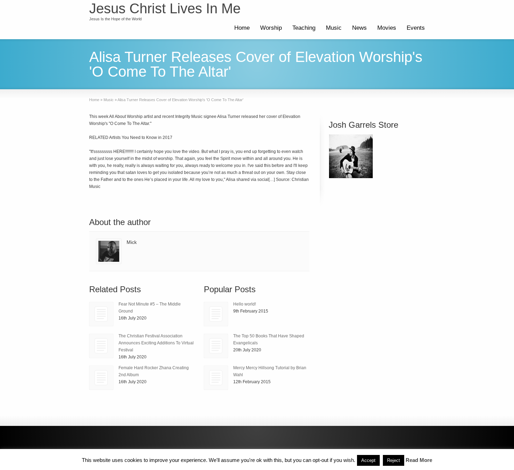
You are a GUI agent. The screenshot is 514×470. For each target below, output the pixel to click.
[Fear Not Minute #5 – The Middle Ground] (101, 314)
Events (416, 27)
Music (334, 27)
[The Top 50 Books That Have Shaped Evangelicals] (216, 346)
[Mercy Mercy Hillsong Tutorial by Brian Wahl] (216, 378)
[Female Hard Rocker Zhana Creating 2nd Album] (101, 378)
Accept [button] (368, 460)
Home (242, 27)
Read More (419, 460)
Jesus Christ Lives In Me (165, 8)
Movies (386, 27)
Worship (271, 27)
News (359, 27)
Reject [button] (393, 460)
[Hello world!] (216, 314)
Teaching (303, 27)
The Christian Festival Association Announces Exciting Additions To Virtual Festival (156, 343)
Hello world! (244, 304)
